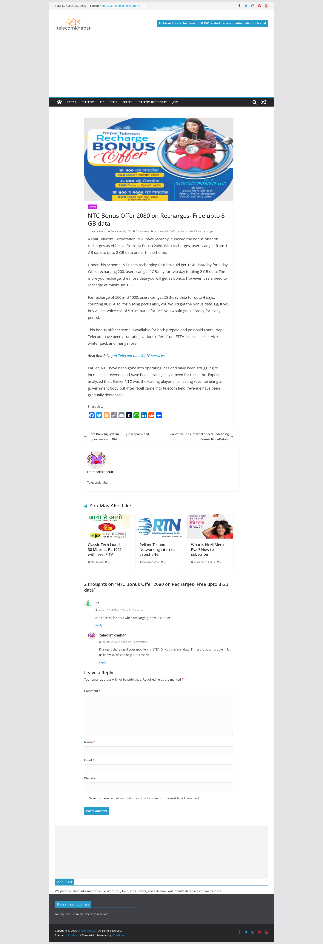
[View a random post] (263, 102)
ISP (102, 102)
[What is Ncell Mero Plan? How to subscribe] (210, 517)
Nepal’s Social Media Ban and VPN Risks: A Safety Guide (121, 7)
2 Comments (142, 231)
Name (89, 742)
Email (89, 760)
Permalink (138, 610)
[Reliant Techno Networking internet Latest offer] (159, 517)
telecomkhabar (99, 231)
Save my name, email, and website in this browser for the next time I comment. (144, 798)
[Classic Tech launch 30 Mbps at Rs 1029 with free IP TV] (107, 517)
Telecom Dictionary (152, 102)
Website (90, 778)
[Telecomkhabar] (59, 102)
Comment (92, 691)
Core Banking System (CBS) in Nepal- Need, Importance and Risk (119, 437)
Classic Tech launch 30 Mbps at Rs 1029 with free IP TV (104, 549)
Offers (127, 102)
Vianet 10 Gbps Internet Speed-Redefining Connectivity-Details (199, 437)
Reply (98, 625)
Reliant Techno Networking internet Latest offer (157, 549)
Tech (113, 102)
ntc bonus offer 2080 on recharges (195, 231)
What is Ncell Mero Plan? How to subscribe (207, 549)
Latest (71, 102)
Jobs (176, 102)
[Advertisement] (161, 69)
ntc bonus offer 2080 (164, 231)
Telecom (88, 102)
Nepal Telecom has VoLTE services (136, 355)
